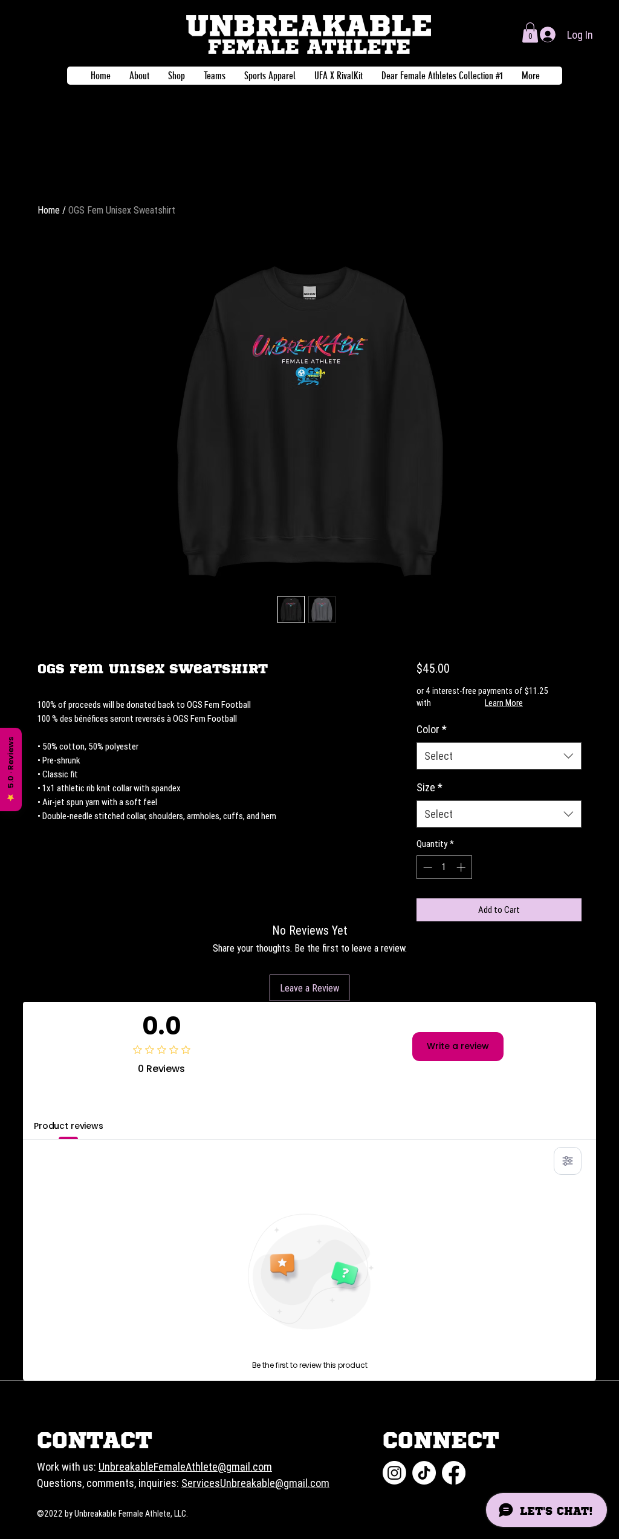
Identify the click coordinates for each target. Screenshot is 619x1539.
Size (429, 787)
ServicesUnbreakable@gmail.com (255, 1483)
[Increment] (462, 867)
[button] (530, 32)
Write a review (458, 1046)
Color (431, 729)
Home (48, 210)
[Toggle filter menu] (568, 1161)
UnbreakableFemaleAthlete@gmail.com (185, 1467)
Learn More (504, 703)
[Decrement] (426, 867)
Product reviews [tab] (68, 1126)
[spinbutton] (444, 867)
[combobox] (499, 756)
